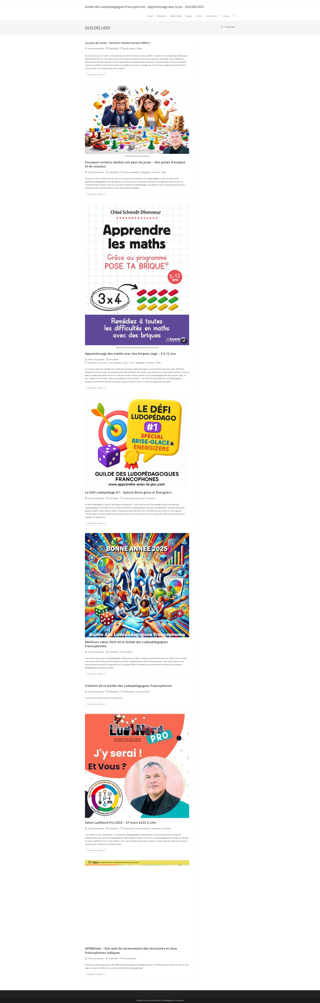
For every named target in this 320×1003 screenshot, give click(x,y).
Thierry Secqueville (96, 48)
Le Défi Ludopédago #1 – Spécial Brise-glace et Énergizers (128, 492)
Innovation (92, 363)
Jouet (126, 363)
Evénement (156, 828)
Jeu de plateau (129, 48)
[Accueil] (222, 27)
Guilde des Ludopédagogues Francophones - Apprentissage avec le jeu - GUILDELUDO (144, 7)
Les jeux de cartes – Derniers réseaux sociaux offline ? (118, 43)
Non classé (127, 652)
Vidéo (139, 48)
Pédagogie (145, 172)
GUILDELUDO (230, 27)
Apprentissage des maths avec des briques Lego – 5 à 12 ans (130, 353)
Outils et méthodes (131, 172)
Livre (132, 363)
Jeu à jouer (103, 363)
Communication (143, 691)
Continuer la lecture (97, 75)
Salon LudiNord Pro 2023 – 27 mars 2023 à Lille (120, 822)
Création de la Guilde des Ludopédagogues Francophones (128, 686)
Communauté (128, 498)
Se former (156, 172)
